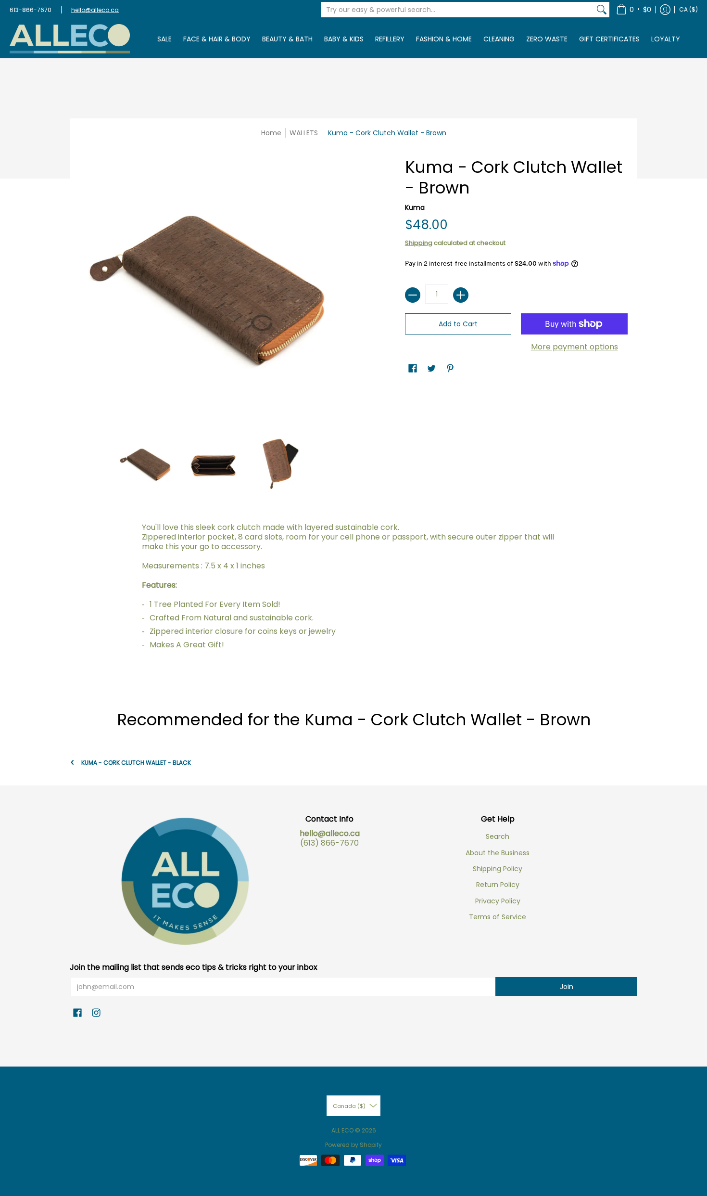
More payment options (574, 347)
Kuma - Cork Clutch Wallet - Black (136, 762)
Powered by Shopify (353, 1145)
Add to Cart (458, 324)
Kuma (415, 207)
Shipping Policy (497, 869)
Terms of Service (497, 917)
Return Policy (497, 884)
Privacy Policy (497, 901)
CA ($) (688, 9)
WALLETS (304, 133)
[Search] (601, 9)
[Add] (460, 295)
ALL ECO (342, 1130)
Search (497, 836)
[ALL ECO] (70, 38)
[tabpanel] (353, 599)
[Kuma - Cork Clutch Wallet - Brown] (147, 465)
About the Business (498, 853)
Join (566, 986)
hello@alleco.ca (95, 10)
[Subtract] (412, 295)
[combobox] (457, 9)
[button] (634, 9)
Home (271, 133)
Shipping (418, 243)
